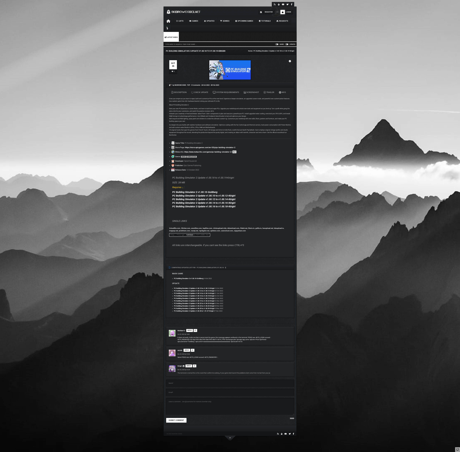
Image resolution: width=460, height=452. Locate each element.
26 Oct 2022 (205, 85)
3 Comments (195, 85)
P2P (188, 85)
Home (250, 51)
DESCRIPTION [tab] (180, 92)
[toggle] (457, 449)
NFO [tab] (283, 92)
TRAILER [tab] (270, 92)
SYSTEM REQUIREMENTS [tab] (227, 92)
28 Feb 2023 (215, 85)
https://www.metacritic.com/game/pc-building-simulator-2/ (208, 152)
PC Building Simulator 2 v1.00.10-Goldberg (194, 192)
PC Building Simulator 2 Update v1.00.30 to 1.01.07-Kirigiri (194, 311)
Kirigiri (180, 366)
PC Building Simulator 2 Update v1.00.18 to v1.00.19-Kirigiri (194, 298)
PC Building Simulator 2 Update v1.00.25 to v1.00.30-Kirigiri (194, 308)
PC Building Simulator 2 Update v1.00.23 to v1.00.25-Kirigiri (194, 306)
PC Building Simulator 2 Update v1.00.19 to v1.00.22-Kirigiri (194, 301)
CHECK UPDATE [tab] (201, 92)
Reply (189, 330)
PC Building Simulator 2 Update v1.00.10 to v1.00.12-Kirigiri (203, 195)
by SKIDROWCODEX (179, 85)
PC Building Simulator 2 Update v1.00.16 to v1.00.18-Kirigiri (203, 206)
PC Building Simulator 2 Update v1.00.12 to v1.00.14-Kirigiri (203, 199)
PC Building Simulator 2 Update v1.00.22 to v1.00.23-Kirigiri (194, 303)
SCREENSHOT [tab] (252, 92)
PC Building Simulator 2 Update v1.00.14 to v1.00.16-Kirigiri (203, 202)
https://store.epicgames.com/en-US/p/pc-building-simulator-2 (210, 147)
